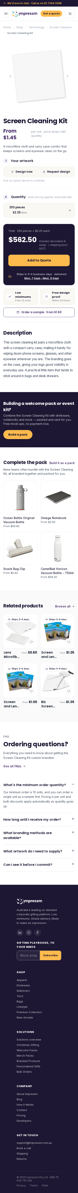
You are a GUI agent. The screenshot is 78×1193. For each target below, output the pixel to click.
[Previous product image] (10, 76)
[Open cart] (70, 13)
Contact (22, 1110)
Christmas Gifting (28, 1045)
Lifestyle (22, 1006)
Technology (36, 27)
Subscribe (50, 955)
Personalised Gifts (28, 1066)
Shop (19, 27)
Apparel (22, 980)
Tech (20, 996)
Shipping (22, 1153)
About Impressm (27, 1094)
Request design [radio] (58, 172)
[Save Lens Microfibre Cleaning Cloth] (31, 641)
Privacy (21, 1185)
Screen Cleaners (61, 27)
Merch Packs (25, 1055)
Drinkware (23, 985)
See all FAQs (12, 766)
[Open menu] (6, 13)
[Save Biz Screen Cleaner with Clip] (68, 691)
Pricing (21, 1115)
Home (7, 27)
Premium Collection (29, 1012)
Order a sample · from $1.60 (41, 312)
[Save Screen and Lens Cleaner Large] (68, 641)
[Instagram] (28, 932)
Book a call (24, 1148)
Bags (20, 1001)
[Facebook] (37, 932)
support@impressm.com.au (34, 1142)
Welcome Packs (27, 1050)
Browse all (63, 606)
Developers (24, 1120)
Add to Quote (39, 260)
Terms (34, 1185)
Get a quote (51, 13)
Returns (22, 1158)
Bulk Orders (24, 1071)
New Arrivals (25, 1017)
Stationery (23, 990)
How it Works (25, 1104)
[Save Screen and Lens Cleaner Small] (31, 691)
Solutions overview (29, 1039)
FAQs (45, 1185)
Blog (19, 1099)
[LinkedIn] (20, 932)
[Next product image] (67, 76)
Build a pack (17, 434)
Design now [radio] (24, 172)
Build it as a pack (62, 463)
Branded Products (28, 1061)
